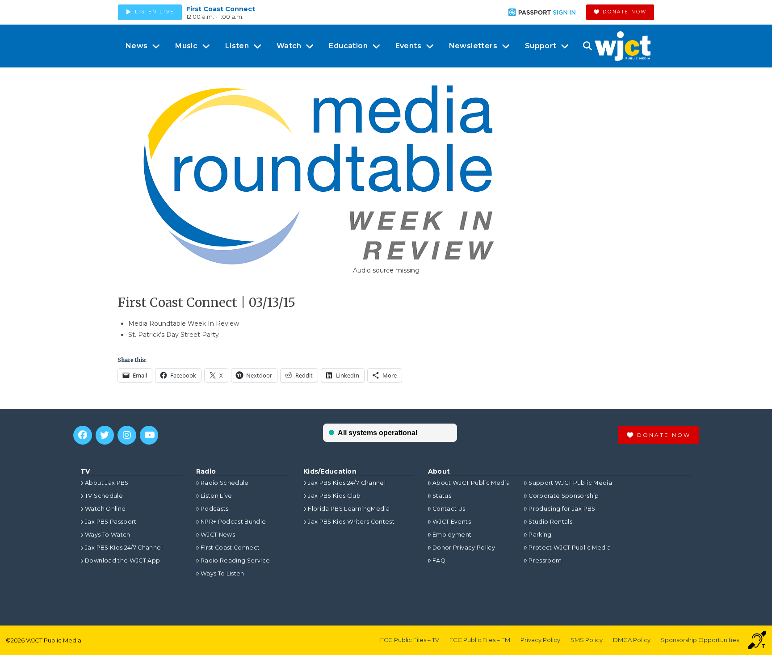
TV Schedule (104, 495)
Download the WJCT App (122, 560)
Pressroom (545, 560)
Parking (540, 534)
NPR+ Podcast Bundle (233, 521)
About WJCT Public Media (471, 482)
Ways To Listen (222, 573)
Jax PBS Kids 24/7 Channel (124, 547)
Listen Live (216, 495)
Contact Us (449, 508)
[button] (587, 46)
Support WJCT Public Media (570, 482)
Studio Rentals (550, 521)
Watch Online (105, 508)
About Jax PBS (107, 482)
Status (441, 495)
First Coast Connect (220, 9)
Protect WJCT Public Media (570, 547)
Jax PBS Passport (111, 521)
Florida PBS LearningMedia (349, 508)
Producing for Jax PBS (562, 508)
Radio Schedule (225, 482)
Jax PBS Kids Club (334, 495)
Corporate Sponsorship (564, 495)
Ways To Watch (107, 534)
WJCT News (218, 534)
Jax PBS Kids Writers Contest (351, 521)
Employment (452, 534)
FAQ (438, 560)
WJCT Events (451, 521)
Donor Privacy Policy (463, 547)
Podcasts (215, 508)
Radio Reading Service (235, 560)
